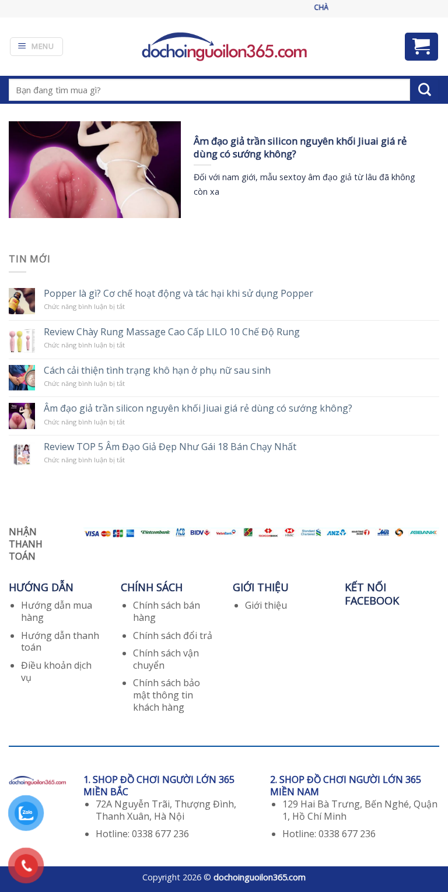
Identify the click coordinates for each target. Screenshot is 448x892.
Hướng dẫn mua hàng (56, 611)
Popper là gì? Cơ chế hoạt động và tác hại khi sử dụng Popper (178, 293)
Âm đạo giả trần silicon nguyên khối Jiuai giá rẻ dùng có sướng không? (198, 408)
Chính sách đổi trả (172, 635)
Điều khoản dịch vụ (56, 671)
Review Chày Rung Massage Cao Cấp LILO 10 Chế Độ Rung (172, 332)
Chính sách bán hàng (166, 611)
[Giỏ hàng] (422, 47)
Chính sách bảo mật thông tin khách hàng (166, 695)
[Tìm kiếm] (424, 90)
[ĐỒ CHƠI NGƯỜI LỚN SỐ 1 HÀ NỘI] (224, 46)
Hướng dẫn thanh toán (60, 641)
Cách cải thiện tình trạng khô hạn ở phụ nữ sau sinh (157, 370)
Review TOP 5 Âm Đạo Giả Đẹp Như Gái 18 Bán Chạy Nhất (170, 446)
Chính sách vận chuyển (166, 659)
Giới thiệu (266, 605)
